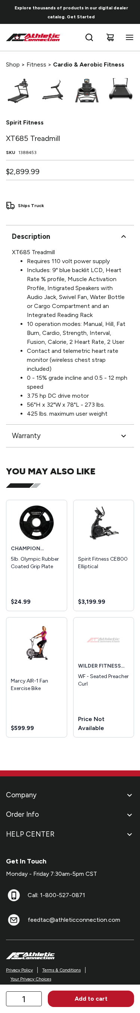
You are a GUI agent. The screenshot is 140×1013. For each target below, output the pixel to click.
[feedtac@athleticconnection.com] (14, 920)
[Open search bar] (89, 37)
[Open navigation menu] (128, 37)
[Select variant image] (18, 90)
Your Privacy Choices (30, 979)
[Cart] (110, 37)
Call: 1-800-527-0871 (56, 895)
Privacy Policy (19, 970)
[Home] (33, 37)
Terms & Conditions (61, 970)
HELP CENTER (30, 834)
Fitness (36, 64)
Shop (13, 64)
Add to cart (91, 998)
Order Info (22, 814)
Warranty (26, 435)
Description (31, 236)
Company (21, 795)
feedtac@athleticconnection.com (74, 919)
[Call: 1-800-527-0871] (14, 895)
